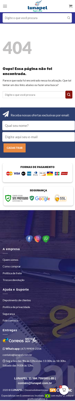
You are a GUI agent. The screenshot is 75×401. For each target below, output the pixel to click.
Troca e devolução (13, 280)
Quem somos (10, 259)
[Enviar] (69, 17)
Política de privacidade (16, 307)
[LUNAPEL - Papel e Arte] (37, 6)
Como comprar (12, 266)
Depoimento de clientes (17, 300)
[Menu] (5, 6)
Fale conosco (10, 320)
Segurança (9, 313)
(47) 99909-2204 (23, 348)
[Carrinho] (70, 6)
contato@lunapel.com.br (17, 354)
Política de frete (12, 273)
